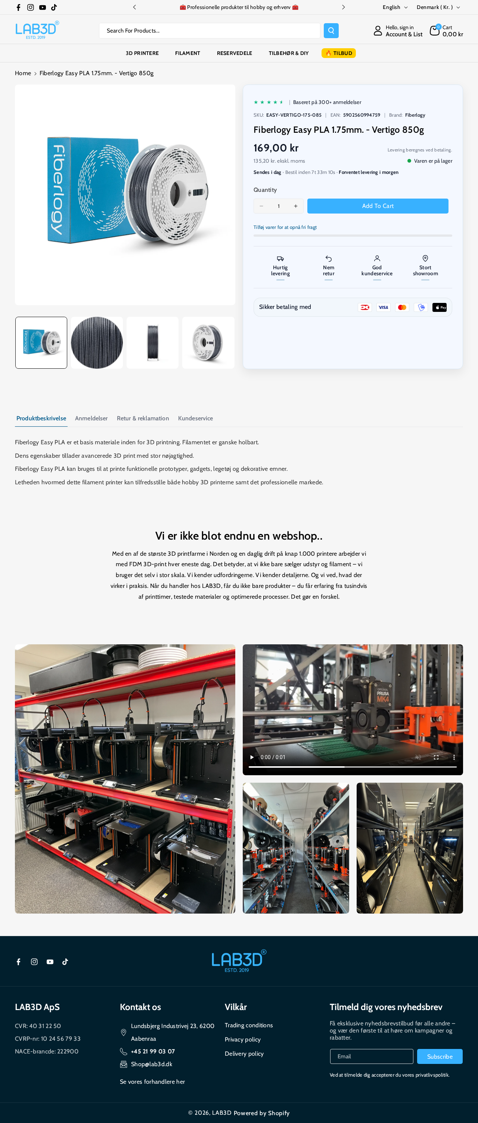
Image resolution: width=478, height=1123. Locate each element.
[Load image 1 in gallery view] (41, 343)
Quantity (265, 189)
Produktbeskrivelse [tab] (41, 418)
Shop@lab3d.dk (151, 1064)
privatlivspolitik (432, 1075)
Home (23, 73)
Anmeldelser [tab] (91, 418)
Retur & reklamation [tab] (143, 418)
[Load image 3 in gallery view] (153, 343)
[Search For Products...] (331, 30)
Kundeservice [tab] (195, 418)
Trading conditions (249, 1025)
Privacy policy (243, 1039)
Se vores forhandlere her (152, 1081)
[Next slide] (343, 7)
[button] (446, 30)
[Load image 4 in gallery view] (208, 343)
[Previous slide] (134, 7)
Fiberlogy (415, 115)
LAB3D (222, 1112)
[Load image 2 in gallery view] (97, 343)
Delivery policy (244, 1053)
